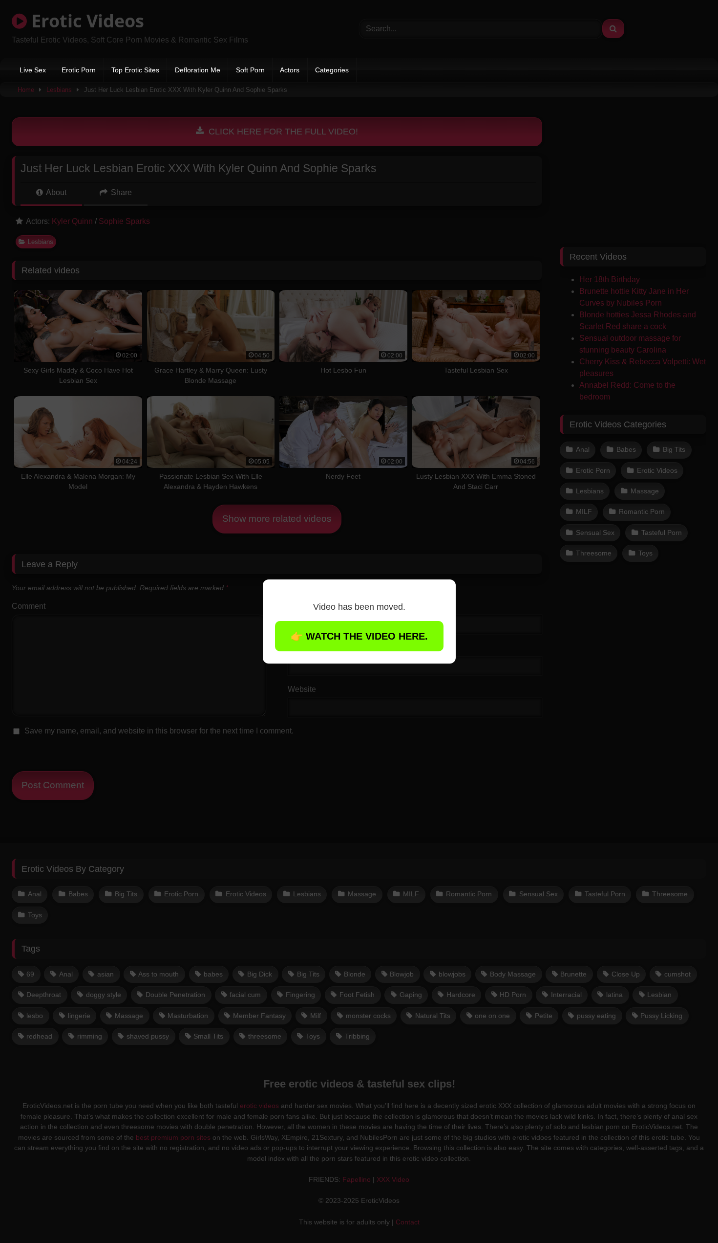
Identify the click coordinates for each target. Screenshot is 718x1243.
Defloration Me (197, 70)
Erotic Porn (79, 70)
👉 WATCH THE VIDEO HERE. (359, 636)
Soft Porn (250, 70)
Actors (289, 70)
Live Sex (33, 70)
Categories (332, 70)
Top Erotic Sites (135, 70)
